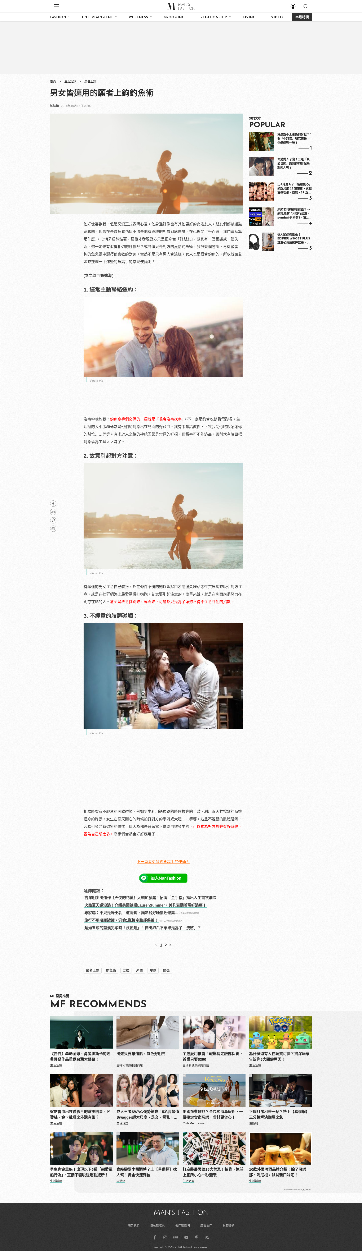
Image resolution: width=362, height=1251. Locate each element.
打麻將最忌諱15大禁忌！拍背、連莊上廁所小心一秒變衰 (213, 1172)
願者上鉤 (90, 81)
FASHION (58, 17)
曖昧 (153, 970)
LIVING (249, 17)
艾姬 (126, 970)
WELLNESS (138, 17)
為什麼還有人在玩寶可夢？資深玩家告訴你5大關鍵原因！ (279, 1057)
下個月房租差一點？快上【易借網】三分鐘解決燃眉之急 (279, 1114)
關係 (166, 970)
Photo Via (96, 380)
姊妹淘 (54, 105)
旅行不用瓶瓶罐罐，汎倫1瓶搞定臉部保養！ (121, 920)
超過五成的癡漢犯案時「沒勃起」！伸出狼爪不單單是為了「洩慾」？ (142, 928)
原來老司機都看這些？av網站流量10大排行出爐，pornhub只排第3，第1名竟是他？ (294, 214)
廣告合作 (206, 1225)
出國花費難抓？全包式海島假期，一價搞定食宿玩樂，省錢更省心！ (213, 1114)
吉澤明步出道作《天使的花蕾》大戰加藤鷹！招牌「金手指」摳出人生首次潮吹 (150, 898)
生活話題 (70, 81)
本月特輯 (302, 17)
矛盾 (139, 970)
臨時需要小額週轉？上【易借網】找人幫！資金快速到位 (146, 1172)
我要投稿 (228, 1225)
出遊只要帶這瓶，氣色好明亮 (140, 1054)
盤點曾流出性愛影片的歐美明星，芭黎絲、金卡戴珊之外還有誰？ (80, 1114)
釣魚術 (111, 970)
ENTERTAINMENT (97, 17)
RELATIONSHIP (213, 17)
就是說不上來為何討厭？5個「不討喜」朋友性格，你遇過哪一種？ (294, 138)
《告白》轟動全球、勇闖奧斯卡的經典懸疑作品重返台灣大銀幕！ (80, 1057)
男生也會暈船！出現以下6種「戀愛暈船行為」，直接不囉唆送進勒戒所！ (81, 1172)
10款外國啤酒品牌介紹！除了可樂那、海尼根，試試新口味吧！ (277, 1172)
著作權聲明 (182, 1225)
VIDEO (277, 17)
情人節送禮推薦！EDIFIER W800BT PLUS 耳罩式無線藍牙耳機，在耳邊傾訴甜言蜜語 (293, 239)
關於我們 (134, 1225)
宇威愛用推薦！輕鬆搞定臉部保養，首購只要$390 (213, 1057)
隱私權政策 (157, 1225)
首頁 (53, 81)
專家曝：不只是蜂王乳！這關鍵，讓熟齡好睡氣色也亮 (129, 913)
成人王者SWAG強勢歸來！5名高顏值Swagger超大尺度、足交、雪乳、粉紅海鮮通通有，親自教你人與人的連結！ (147, 1115)
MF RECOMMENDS (98, 1005)
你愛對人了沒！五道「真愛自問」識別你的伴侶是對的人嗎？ (293, 163)
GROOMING (174, 17)
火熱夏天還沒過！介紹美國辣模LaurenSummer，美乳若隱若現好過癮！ (145, 905)
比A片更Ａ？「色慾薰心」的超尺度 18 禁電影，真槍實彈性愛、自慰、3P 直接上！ (294, 189)
